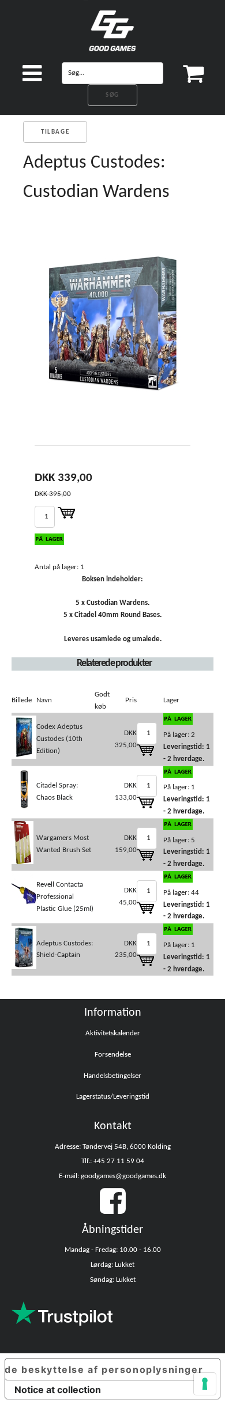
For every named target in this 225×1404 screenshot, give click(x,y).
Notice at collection (57, 1389)
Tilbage (55, 132)
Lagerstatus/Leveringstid (112, 1096)
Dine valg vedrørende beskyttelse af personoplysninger (104, 1369)
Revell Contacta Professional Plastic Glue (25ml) (64, 897)
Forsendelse (113, 1054)
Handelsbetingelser (112, 1076)
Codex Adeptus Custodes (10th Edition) (59, 739)
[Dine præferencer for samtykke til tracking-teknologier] (205, 1384)
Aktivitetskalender (112, 1033)
